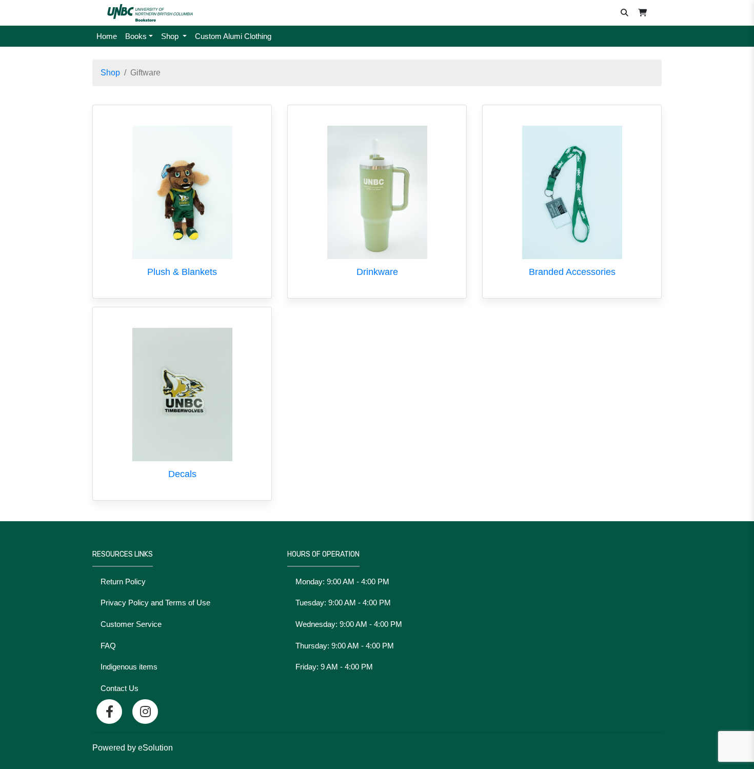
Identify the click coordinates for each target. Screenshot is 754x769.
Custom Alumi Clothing (233, 36)
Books (136, 36)
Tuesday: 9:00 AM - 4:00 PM (343, 602)
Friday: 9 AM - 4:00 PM (334, 666)
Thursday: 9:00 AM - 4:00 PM (344, 645)
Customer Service (131, 624)
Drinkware (377, 272)
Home (106, 36)
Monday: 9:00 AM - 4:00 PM (342, 581)
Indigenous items (129, 666)
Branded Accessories (572, 272)
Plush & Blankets (182, 272)
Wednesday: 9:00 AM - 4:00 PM (348, 624)
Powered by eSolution (132, 747)
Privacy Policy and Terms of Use (155, 602)
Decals (182, 474)
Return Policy (123, 581)
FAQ (108, 645)
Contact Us (119, 688)
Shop (171, 36)
